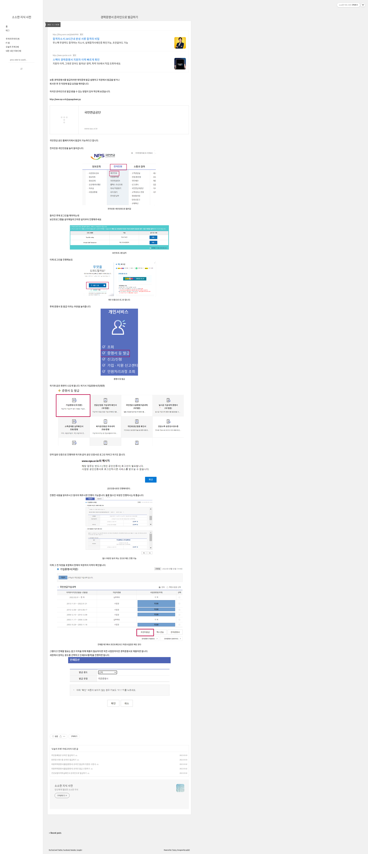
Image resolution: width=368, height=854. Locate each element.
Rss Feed (51, 850)
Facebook (66, 850)
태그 (7, 30)
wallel (188, 850)
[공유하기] (60, 736)
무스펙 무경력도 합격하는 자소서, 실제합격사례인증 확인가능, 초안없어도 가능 (90, 42)
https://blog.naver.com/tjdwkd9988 (65, 34)
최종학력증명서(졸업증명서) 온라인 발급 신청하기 (70, 769)
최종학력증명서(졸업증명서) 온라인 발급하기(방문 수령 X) (73, 764)
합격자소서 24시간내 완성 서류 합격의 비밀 (76, 38)
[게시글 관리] (64, 736)
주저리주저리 (12, 39)
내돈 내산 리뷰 (13, 51)
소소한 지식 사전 (21, 17)
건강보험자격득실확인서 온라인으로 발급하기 (69, 773)
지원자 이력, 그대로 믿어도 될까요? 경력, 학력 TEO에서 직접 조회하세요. (87, 63)
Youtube (73, 850)
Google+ (79, 850)
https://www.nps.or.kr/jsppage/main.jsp (65, 99)
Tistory (174, 850)
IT (8, 43)
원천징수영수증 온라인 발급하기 (63, 760)
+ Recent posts (55, 833)
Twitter (60, 850)
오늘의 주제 (12, 47)
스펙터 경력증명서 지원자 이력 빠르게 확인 (76, 59)
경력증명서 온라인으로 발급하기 (119, 17)
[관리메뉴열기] (363, 5)
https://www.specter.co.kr (62, 55)
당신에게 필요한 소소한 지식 (66, 789)
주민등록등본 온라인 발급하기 (63, 755)
